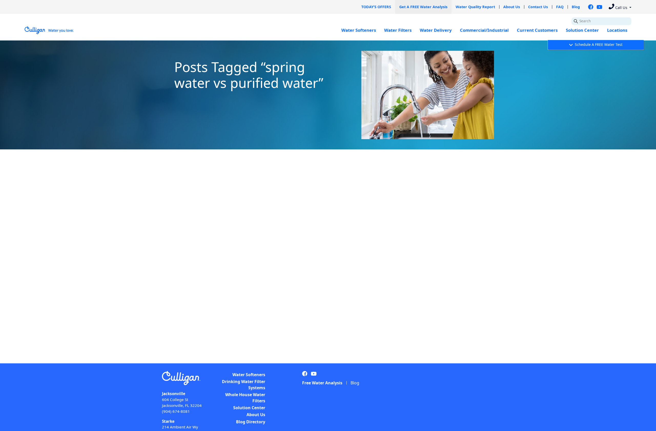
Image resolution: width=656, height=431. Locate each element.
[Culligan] (49, 30)
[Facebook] (590, 6)
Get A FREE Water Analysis (423, 6)
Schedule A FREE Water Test (598, 44)
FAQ (559, 6)
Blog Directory (250, 422)
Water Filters (398, 30)
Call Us (621, 7)
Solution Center (582, 30)
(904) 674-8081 (176, 411)
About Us (511, 6)
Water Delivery (436, 30)
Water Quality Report (475, 6)
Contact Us (538, 6)
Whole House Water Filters (245, 398)
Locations (617, 30)
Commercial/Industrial (484, 30)
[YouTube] (599, 6)
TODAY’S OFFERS (376, 6)
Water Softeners (358, 30)
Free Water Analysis (322, 383)
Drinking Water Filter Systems (243, 385)
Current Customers (537, 30)
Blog (576, 6)
